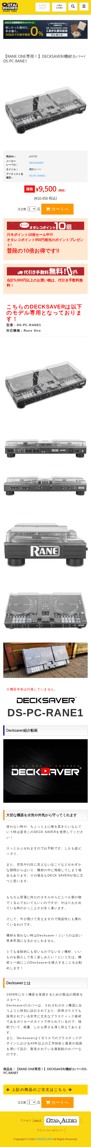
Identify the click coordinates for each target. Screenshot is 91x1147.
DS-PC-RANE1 (37, 175)
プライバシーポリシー (50, 1130)
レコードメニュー (42, 6)
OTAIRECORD (44, 1139)
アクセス (25, 1120)
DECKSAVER (36, 162)
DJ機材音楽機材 (59, 6)
